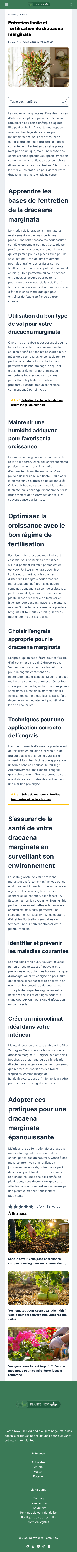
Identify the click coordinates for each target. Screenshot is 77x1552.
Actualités (38, 1462)
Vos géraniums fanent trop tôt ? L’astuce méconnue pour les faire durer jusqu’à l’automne (36, 1370)
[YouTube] (49, 1546)
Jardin (38, 1467)
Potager (38, 1476)
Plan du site (38, 1508)
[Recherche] (71, 4)
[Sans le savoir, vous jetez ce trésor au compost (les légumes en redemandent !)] (38, 1236)
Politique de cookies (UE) (38, 1517)
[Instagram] (38, 1546)
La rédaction (38, 1503)
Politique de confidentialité (38, 1512)
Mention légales (38, 1522)
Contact (38, 1498)
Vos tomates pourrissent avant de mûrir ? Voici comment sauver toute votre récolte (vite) (37, 1315)
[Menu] (6, 4)
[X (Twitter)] (33, 1546)
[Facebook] (27, 1546)
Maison (38, 1471)
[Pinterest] (43, 1546)
